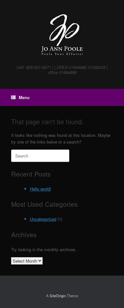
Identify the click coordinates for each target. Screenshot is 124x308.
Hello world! (40, 189)
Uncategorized (43, 219)
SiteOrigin (58, 295)
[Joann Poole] (62, 34)
